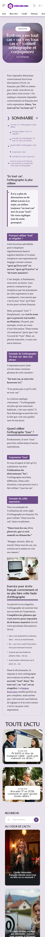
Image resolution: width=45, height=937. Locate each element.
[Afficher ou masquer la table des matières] (35, 118)
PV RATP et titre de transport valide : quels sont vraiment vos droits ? (22, 756)
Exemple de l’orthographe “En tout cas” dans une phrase (23, 139)
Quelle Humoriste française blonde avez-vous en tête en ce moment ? (22, 875)
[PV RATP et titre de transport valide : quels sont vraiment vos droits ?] (22, 746)
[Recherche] (34, 6)
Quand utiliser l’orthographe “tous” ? (23, 146)
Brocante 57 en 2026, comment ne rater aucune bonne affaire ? (22, 794)
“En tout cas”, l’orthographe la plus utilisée (23, 126)
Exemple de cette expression (23, 156)
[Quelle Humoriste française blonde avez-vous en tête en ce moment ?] (22, 857)
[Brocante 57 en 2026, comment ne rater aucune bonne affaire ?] (22, 784)
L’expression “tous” (19, 152)
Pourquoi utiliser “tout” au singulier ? (22, 132)
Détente (22, 29)
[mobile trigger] (4, 5)
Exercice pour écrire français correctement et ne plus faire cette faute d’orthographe (21, 163)
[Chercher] (18, 5)
